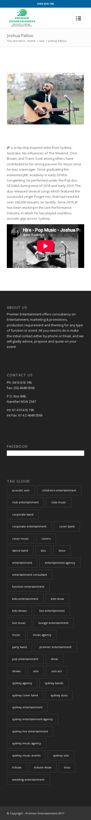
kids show (57, 599)
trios (67, 767)
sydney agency (22, 683)
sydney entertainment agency (32, 719)
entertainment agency (60, 563)
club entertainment (25, 502)
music (16, 635)
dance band (20, 550)
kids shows (19, 611)
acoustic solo (21, 490)
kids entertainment (25, 599)
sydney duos (59, 695)
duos (62, 550)
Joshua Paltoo (20, 35)
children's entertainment (59, 490)
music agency (42, 635)
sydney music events (26, 755)
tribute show (42, 767)
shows (16, 671)
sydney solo (61, 755)
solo (42, 41)
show (54, 659)
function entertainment (28, 586)
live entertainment (52, 611)
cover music (20, 538)
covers (46, 538)
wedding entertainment (28, 779)
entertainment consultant (29, 574)
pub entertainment (25, 659)
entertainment (22, 563)
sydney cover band (25, 695)
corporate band (22, 514)
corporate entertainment (29, 526)
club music (58, 502)
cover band (67, 526)
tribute (16, 767)
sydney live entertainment (30, 731)
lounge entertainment (53, 623)
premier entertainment (55, 647)
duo (43, 550)
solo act (56, 671)
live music (19, 623)
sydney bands (54, 683)
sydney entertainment (27, 707)
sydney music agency (26, 743)
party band (19, 647)
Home (31, 41)
